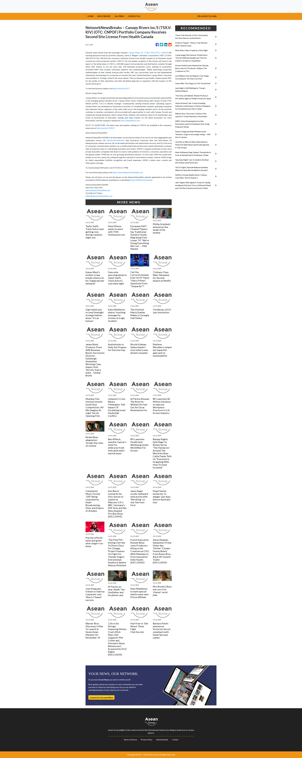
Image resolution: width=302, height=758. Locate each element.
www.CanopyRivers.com (130, 120)
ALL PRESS (119, 16)
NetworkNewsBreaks (116, 140)
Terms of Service (130, 739)
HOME (90, 16)
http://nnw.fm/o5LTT (121, 88)
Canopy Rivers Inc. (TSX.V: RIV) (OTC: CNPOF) (148, 52)
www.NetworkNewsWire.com (98, 190)
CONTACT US (134, 16)
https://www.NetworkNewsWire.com (127, 172)
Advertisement (162, 739)
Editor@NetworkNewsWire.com (99, 196)
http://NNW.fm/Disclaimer (142, 180)
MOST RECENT (104, 16)
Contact (175, 739)
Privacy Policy (146, 739)
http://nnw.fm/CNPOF (105, 128)
